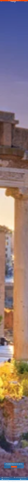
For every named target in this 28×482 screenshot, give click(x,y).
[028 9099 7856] (26, 1)
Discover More (14, 466)
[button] (1, 1)
